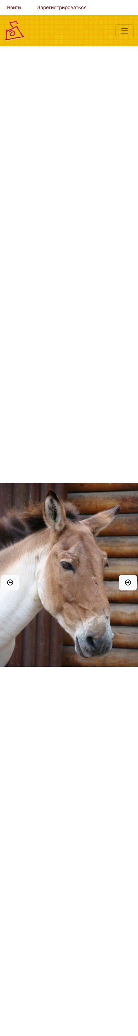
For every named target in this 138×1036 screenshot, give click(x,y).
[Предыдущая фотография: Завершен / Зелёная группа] (10, 582)
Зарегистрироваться (62, 7)
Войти (14, 7)
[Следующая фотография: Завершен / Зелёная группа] (128, 582)
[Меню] (124, 30)
